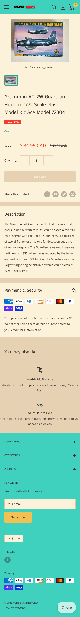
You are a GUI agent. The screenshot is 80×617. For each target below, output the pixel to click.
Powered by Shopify (15, 607)
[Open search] (54, 7)
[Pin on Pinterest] (55, 194)
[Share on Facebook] (47, 194)
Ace (6, 131)
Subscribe (18, 517)
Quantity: (10, 160)
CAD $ (10, 538)
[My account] (63, 7)
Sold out (40, 177)
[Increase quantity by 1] (48, 160)
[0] (72, 7)
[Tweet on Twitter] (64, 194)
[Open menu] (6, 7)
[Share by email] (72, 194)
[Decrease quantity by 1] (24, 160)
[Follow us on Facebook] (7, 560)
